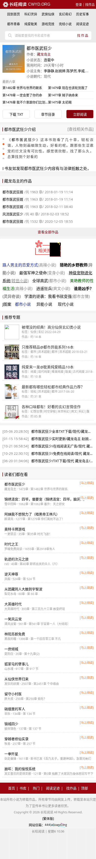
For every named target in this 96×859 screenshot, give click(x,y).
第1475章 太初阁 (60, 102)
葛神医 (91, 71)
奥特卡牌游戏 (14, 529)
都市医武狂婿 (12, 192)
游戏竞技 (48, 24)
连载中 (49, 59)
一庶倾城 (11, 649)
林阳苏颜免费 (14, 634)
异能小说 (44, 304)
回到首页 (13, 14)
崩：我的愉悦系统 (19, 768)
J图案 (6, 304)
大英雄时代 (13, 604)
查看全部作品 (48, 232)
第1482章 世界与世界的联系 (22, 87)
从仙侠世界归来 (16, 679)
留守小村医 (13, 694)
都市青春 (13, 24)
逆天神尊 (11, 574)
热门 (36, 788)
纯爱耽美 (30, 24)
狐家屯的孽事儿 (16, 664)
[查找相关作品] (80, 129)
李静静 (49, 71)
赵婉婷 (60, 71)
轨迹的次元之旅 (16, 559)
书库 (22, 788)
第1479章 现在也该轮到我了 (68, 87)
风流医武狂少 (12, 214)
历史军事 (82, 14)
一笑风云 (13, 619)
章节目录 (48, 114)
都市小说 (23, 304)
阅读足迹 (82, 24)
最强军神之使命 (42, 273)
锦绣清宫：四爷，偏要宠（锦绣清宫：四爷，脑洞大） (45, 499)
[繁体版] (48, 818)
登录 (79, 4)
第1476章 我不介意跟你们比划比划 (27, 102)
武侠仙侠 (48, 14)
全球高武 (49, 280)
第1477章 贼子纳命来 (63, 95)
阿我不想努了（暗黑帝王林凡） (32, 514)
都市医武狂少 (24, 139)
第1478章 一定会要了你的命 (22, 95)
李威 (81, 71)
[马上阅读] (87, 483)
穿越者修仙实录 (16, 738)
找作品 (90, 4)
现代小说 (66, 304)
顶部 (84, 788)
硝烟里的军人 (14, 709)
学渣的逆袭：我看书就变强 (57, 296)
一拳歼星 (11, 753)
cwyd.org (38, 4)
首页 (11, 788)
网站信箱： (37, 825)
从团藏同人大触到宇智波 (23, 589)
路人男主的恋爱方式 (29, 265)
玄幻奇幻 (65, 14)
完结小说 (65, 24)
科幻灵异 (30, 14)
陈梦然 (71, 71)
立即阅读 (80, 114)
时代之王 (11, 544)
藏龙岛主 (44, 54)
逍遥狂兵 (53, 288)
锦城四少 (11, 723)
